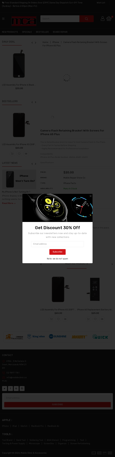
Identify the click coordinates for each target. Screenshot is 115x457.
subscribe (57, 252)
